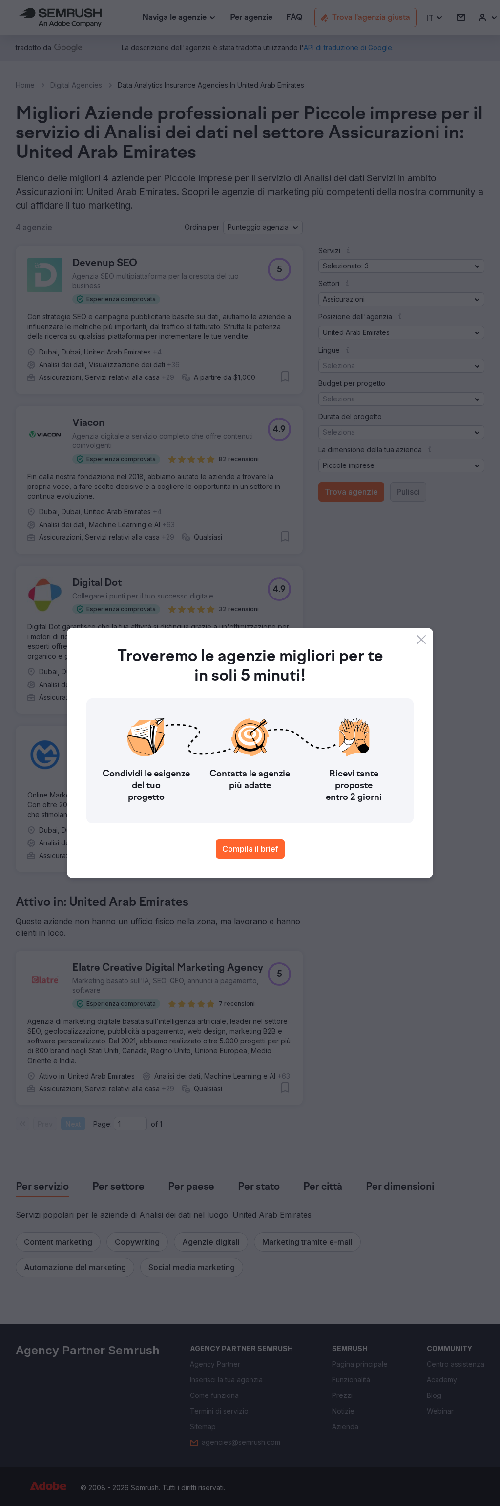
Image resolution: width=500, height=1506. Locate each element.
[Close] (421, 639)
